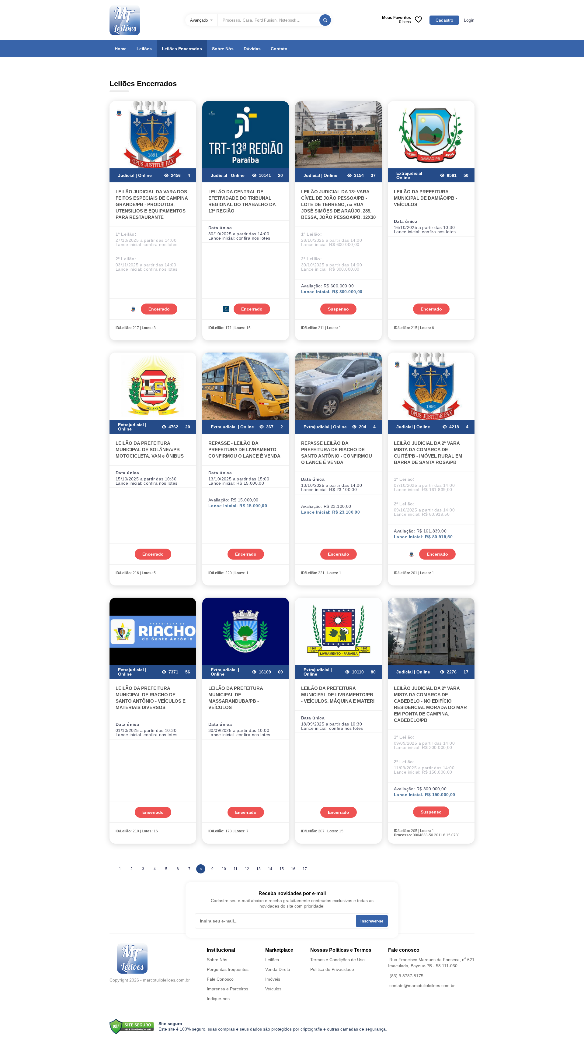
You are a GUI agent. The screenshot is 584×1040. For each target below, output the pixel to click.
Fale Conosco (220, 979)
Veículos (273, 988)
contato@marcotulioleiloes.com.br (422, 985)
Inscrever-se (371, 921)
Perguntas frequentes (228, 969)
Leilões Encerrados (182, 48)
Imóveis (272, 979)
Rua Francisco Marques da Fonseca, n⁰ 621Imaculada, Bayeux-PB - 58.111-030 (431, 962)
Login (469, 20)
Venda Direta (277, 969)
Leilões (144, 48)
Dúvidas (252, 48)
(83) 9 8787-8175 (406, 975)
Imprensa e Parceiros (227, 988)
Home (121, 48)
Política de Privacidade (332, 969)
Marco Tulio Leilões (124, 20)
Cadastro (444, 20)
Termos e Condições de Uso (337, 959)
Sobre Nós (223, 48)
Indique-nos (218, 998)
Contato (279, 48)
